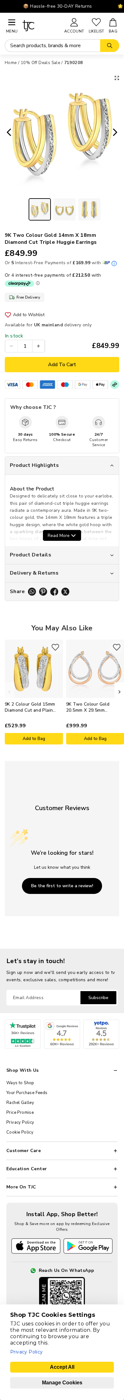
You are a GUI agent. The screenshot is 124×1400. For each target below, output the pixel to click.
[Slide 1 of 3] (40, 209)
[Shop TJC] (41, 25)
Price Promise (20, 1112)
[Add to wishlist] (55, 647)
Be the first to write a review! (62, 886)
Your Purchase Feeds (27, 1093)
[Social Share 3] (54, 592)
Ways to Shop (20, 1083)
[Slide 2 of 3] (64, 209)
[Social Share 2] (43, 592)
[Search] (109, 45)
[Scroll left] (9, 691)
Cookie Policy (19, 1132)
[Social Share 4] (65, 592)
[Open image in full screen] (117, 78)
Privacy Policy (20, 1122)
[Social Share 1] (32, 592)
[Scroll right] (119, 691)
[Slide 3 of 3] (89, 209)
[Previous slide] (7, 133)
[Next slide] (117, 133)
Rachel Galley (20, 1103)
